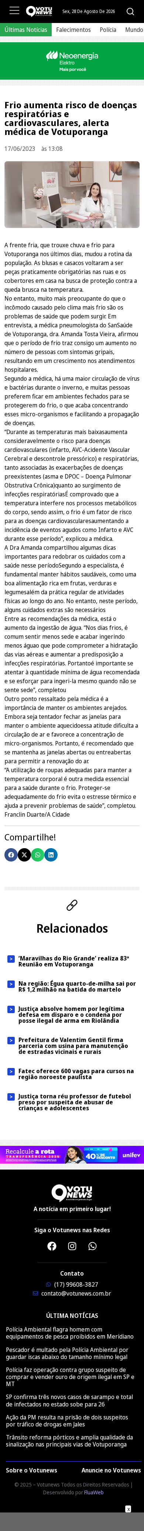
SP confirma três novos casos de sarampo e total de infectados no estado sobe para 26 (69, 1400)
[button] (11, 855)
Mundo (134, 30)
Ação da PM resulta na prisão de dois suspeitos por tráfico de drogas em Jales (67, 1420)
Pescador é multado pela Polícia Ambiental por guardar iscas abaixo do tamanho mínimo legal (67, 1353)
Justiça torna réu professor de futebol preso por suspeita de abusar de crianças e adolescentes (74, 1102)
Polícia (108, 30)
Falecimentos (73, 30)
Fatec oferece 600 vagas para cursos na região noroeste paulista (76, 1074)
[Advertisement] (72, 1521)
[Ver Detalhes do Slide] (72, 61)
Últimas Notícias (25, 30)
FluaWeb (94, 1492)
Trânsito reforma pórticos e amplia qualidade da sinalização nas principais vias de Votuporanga (69, 1440)
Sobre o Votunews (31, 1470)
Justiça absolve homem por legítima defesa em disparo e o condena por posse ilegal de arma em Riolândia (71, 1015)
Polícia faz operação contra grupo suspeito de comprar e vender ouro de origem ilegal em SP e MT (70, 1377)
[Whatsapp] (92, 1246)
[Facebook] (51, 1246)
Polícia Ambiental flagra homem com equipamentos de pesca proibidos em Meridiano (70, 1332)
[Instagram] (72, 1246)
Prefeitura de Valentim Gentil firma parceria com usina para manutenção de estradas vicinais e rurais (73, 1046)
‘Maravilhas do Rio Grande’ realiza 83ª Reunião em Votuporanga (73, 961)
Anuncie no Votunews (111, 1470)
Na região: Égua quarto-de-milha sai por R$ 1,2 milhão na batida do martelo (77, 986)
